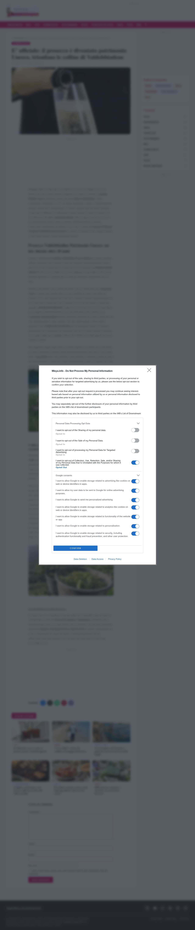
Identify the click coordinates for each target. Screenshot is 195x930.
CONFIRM (75, 548)
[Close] (150, 371)
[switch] (135, 430)
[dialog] (97, 465)
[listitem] (97, 423)
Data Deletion (80, 559)
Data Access (97, 559)
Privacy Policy (114, 559)
